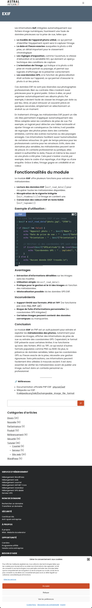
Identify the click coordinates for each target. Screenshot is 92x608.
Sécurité (11, 439)
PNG (29, 306)
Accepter (46, 586)
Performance (14, 426)
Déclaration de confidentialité (48, 605)
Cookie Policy (31, 605)
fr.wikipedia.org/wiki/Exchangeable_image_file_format (45, 393)
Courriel (16, 446)
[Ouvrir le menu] (83, 3)
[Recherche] (80, 403)
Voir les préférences (46, 599)
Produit (11, 430)
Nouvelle (11, 422)
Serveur (16, 450)
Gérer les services (10, 579)
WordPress (12, 458)
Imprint (62, 605)
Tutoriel (11, 443)
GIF (38, 306)
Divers (10, 418)
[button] (88, 559)
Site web (16, 454)
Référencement (15, 434)
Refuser (46, 593)
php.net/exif (59, 387)
